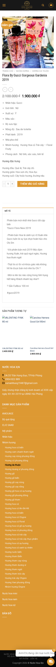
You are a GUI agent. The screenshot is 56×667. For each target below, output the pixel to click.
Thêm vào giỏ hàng (32, 183)
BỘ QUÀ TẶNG (13, 656)
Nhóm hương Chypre (15, 587)
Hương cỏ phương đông (16, 460)
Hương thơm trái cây (15, 574)
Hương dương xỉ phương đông (19, 469)
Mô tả (7, 211)
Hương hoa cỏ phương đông (18, 530)
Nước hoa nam (9, 599)
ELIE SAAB (8, 425)
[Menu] (4, 5)
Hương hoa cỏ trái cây (16, 534)
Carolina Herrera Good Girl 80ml (41, 349)
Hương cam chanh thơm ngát (19, 452)
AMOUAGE (7, 413)
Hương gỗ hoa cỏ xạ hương (18, 491)
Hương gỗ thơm (12, 499)
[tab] (28, 211)
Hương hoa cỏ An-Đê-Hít (17, 508)
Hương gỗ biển (12, 478)
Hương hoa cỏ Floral (15, 521)
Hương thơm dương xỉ (15, 565)
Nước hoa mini (9, 593)
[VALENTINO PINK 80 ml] (14, 330)
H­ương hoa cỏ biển (14, 447)
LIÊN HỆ (33, 659)
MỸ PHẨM (23, 659)
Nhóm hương (22, 71)
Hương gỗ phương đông (16, 495)
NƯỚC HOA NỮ (10, 654)
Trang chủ (7, 71)
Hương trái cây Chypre (16, 578)
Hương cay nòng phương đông (20, 456)
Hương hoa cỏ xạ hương (16, 543)
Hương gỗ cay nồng (14, 486)
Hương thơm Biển (13, 556)
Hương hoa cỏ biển (14, 513)
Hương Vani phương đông (17, 582)
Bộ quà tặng (8, 419)
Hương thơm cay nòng (16, 561)
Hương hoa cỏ (12, 504)
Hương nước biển (13, 552)
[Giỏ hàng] (51, 5)
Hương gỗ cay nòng (14, 482)
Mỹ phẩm (7, 431)
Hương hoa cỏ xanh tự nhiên (19, 547)
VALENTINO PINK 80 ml (12, 348)
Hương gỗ (9, 473)
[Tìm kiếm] (43, 5)
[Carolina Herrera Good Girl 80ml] (42, 330)
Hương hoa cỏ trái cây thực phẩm (21, 539)
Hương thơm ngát (13, 569)
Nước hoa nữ (9, 605)
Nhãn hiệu (7, 436)
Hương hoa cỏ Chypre (15, 517)
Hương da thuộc (40, 71)
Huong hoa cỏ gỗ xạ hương (18, 526)
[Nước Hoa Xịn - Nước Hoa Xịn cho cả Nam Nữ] (27, 5)
